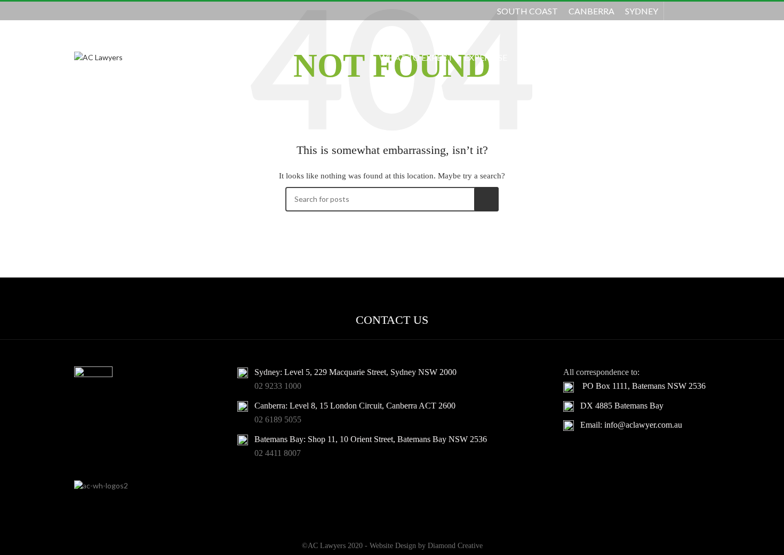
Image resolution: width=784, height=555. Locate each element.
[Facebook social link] (676, 11)
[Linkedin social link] (703, 11)
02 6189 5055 (277, 419)
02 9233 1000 (277, 385)
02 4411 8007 (277, 453)
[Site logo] (98, 56)
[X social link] (689, 11)
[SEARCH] (486, 199)
